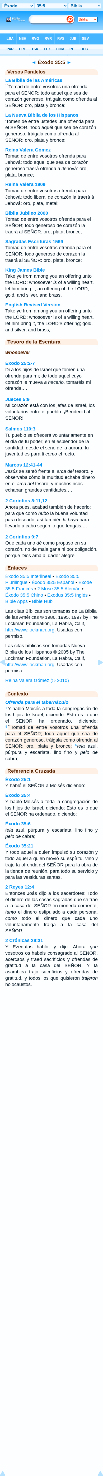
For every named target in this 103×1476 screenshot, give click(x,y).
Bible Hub (42, 601)
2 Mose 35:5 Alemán (59, 588)
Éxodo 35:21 (19, 846)
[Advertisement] (51, 1033)
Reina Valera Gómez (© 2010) (37, 680)
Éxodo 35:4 (18, 795)
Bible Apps (16, 601)
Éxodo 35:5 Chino (24, 595)
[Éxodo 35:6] (96, 674)
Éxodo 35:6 (18, 823)
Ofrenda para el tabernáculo (36, 702)
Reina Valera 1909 (25, 184)
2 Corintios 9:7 (21, 537)
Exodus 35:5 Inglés (67, 595)
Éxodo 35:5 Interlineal (28, 576)
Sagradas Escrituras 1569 (34, 241)
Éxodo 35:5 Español (53, 582)
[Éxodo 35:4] (6, 674)
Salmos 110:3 (20, 428)
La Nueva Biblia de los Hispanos (41, 115)
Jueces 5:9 (17, 399)
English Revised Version (32, 304)
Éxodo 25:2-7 (20, 363)
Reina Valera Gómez (28, 150)
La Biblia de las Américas (33, 80)
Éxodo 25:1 (18, 779)
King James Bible (25, 270)
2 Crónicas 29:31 (24, 940)
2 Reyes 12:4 (19, 887)
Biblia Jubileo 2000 (26, 213)
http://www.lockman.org (29, 629)
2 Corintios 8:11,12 (26, 500)
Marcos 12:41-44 (23, 465)
